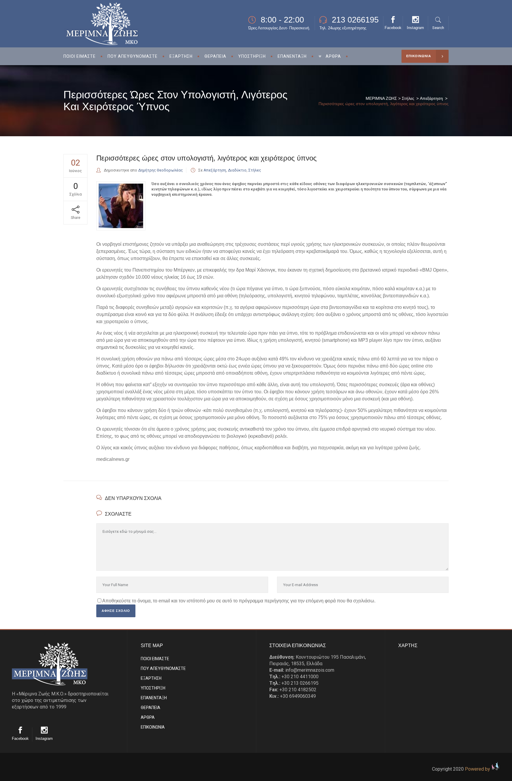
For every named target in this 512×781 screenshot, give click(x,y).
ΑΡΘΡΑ (148, 717)
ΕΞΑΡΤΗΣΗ (151, 678)
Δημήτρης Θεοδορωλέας (160, 170)
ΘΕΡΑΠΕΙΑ (150, 707)
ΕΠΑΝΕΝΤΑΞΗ (154, 697)
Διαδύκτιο (237, 170)
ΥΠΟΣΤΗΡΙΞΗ (153, 688)
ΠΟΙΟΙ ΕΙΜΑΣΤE (155, 658)
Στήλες (408, 98)
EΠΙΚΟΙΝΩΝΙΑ (153, 727)
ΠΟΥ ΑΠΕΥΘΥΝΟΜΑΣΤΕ (163, 668)
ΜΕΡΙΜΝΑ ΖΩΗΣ (381, 98)
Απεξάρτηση (431, 98)
